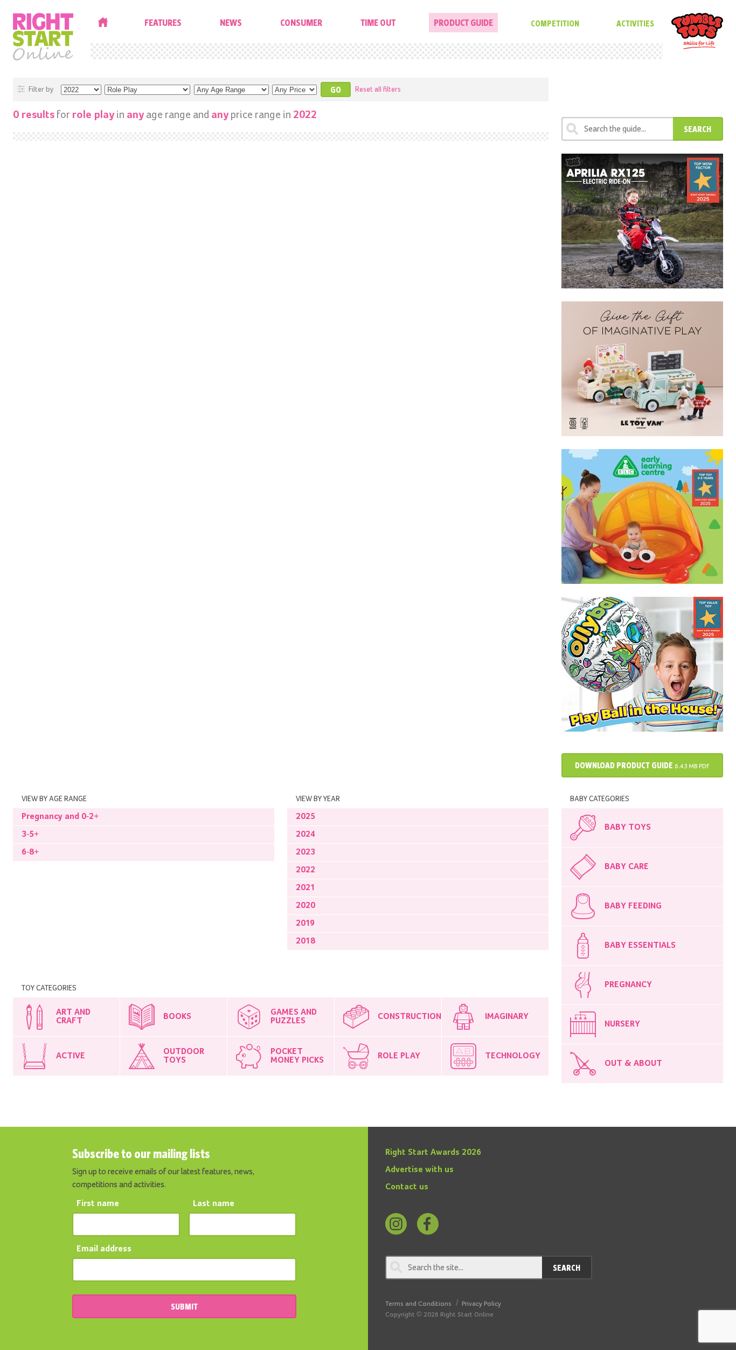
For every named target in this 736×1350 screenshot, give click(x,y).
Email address (104, 1249)
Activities (635, 23)
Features (163, 22)
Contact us (406, 1187)
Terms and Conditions (418, 1303)
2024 (305, 834)
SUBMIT (184, 1306)
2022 (305, 870)
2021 (305, 888)
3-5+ (30, 834)
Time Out (377, 22)
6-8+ (30, 852)
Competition (555, 23)
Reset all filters (378, 89)
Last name (213, 1204)
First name (98, 1204)
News (231, 22)
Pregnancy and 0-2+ (60, 816)
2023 (305, 852)
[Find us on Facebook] (428, 1224)
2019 (305, 923)
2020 (305, 905)
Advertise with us (419, 1170)
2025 (305, 816)
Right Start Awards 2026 (433, 1152)
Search (697, 129)
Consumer (301, 22)
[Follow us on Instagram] (396, 1224)
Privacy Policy (481, 1303)
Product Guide (463, 22)
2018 (305, 941)
